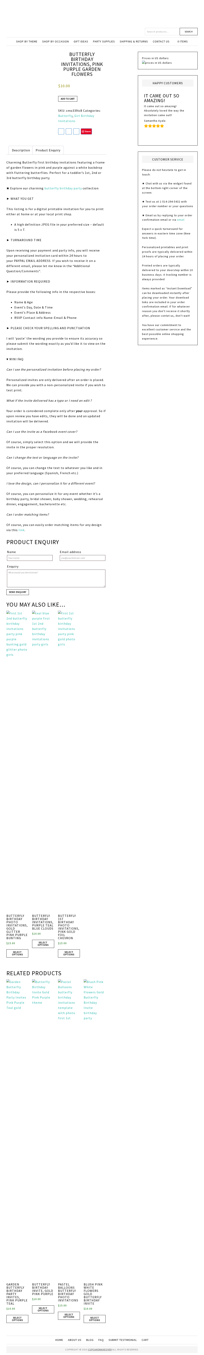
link (22, 530)
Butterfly (65, 116)
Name (11, 552)
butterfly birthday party (63, 188)
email (180, 219)
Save (88, 131)
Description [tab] (21, 150)
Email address (70, 552)
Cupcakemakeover (102, 14)
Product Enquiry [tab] (48, 150)
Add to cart (68, 98)
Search (189, 31)
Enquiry (13, 566)
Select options (17, 953)
